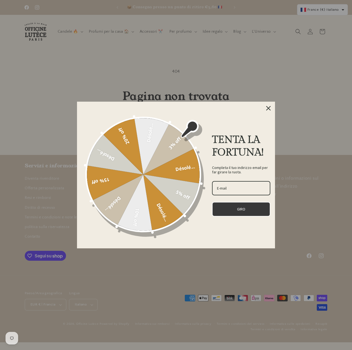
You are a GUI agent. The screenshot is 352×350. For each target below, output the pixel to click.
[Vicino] (268, 108)
